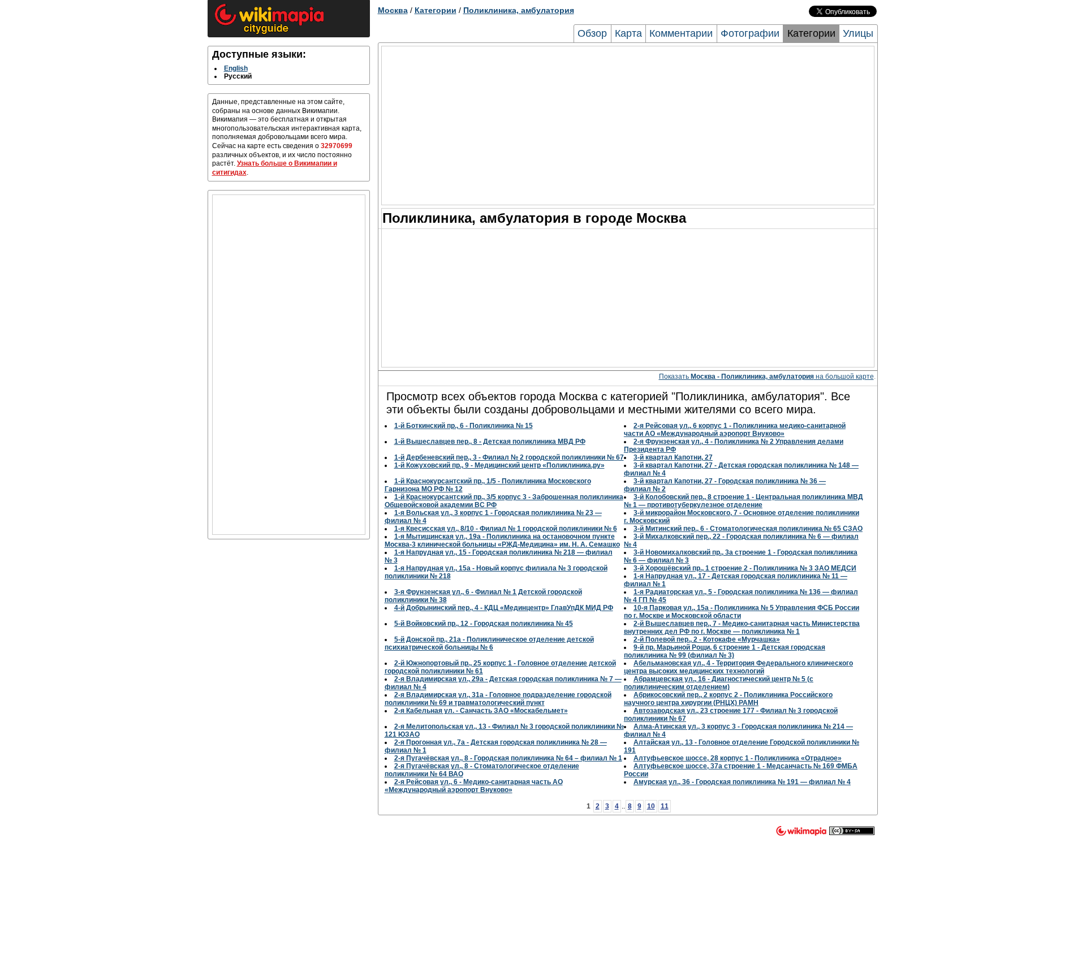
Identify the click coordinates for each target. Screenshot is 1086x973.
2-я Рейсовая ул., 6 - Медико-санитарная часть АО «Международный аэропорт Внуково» (474, 786)
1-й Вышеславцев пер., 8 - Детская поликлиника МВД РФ (489, 442)
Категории (435, 10)
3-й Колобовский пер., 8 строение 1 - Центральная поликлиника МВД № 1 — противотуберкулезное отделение (743, 501)
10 (651, 806)
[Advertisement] (289, 364)
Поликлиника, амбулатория (518, 10)
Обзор (592, 33)
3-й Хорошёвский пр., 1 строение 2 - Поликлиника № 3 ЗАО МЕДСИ (745, 568)
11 (665, 806)
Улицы (858, 33)
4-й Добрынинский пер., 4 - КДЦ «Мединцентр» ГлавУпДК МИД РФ (503, 608)
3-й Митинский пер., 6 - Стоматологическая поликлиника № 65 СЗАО (748, 529)
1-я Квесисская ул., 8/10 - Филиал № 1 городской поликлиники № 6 (505, 529)
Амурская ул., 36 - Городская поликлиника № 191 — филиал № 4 (742, 782)
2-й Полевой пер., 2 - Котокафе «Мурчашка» (707, 639)
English (236, 68)
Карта (628, 33)
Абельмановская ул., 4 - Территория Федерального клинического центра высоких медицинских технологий (738, 667)
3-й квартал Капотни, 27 (673, 457)
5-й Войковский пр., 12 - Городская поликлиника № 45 (483, 624)
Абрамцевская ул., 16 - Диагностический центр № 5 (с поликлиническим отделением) (718, 683)
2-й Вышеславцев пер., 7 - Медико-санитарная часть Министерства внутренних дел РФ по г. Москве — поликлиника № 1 (742, 627)
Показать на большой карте (766, 376)
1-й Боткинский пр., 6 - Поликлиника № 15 (463, 426)
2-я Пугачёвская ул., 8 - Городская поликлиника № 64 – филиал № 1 (508, 758)
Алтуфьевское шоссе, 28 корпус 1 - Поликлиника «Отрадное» (738, 758)
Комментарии (681, 33)
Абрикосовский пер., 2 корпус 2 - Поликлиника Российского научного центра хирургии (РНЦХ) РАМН (728, 699)
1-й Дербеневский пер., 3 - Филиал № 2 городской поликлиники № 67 (509, 457)
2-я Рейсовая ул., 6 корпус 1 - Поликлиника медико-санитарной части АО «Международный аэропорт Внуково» (735, 430)
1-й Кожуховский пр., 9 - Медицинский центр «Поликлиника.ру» (499, 465)
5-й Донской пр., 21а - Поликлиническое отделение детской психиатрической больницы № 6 (489, 643)
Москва (393, 10)
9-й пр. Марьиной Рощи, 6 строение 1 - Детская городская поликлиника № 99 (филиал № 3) (724, 651)
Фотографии (750, 33)
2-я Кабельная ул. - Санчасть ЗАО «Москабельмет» (481, 711)
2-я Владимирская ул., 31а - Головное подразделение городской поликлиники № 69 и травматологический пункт (498, 699)
